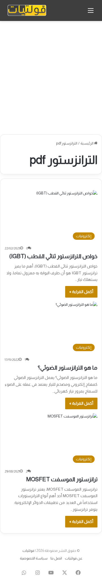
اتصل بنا (56, 558)
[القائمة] (91, 12)
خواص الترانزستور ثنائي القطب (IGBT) (53, 256)
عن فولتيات (73, 558)
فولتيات (28, 550)
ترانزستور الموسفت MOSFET (61, 479)
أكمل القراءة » (81, 291)
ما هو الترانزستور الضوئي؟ (67, 367)
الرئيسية (87, 143)
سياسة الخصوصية (34, 558)
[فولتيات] (27, 10)
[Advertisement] (51, 78)
